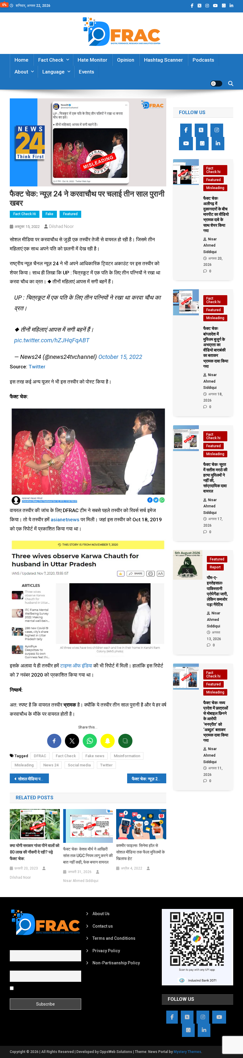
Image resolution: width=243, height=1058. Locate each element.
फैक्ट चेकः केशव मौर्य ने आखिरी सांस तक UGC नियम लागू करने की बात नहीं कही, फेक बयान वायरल (88, 855)
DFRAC (40, 756)
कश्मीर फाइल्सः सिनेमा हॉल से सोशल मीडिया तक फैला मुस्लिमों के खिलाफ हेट (140, 852)
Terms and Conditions (113, 938)
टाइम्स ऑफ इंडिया (76, 666)
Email (15, 967)
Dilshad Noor (61, 226)
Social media (79, 765)
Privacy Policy (106, 950)
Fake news (94, 756)
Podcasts (203, 60)
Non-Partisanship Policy (116, 962)
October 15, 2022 (120, 356)
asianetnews (65, 519)
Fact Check (50, 60)
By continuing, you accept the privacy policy (40, 990)
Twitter (36, 367)
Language (53, 72)
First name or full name (31, 946)
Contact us (102, 926)
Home (21, 60)
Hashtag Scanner (163, 60)
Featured (70, 214)
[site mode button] (216, 84)
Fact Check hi (24, 214)
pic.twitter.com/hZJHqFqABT (51, 340)
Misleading (24, 765)
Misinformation (127, 756)
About (21, 72)
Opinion (125, 60)
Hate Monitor (92, 60)
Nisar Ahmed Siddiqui (80, 881)
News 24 (50, 765)
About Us (101, 913)
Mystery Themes (187, 1052)
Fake (49, 214)
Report (215, 567)
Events (86, 72)
